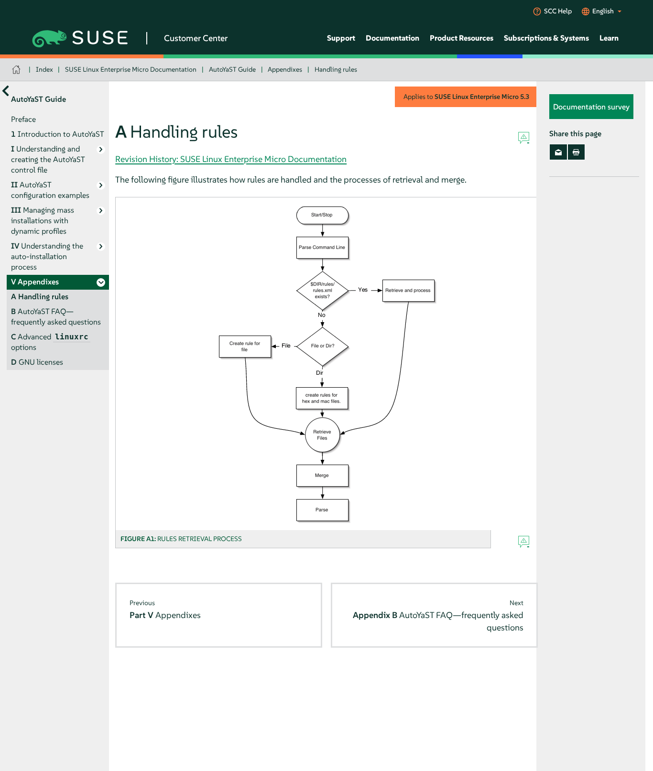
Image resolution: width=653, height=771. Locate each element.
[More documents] (5, 90)
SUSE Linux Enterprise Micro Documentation (130, 69)
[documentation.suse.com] (17, 69)
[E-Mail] (558, 152)
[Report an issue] (523, 138)
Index (44, 69)
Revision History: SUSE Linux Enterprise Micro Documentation (231, 158)
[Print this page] (576, 152)
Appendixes (285, 69)
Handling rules (336, 69)
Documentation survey (591, 106)
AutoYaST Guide (232, 69)
